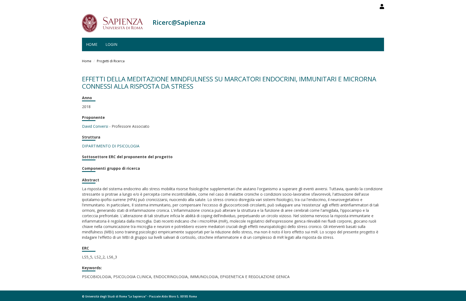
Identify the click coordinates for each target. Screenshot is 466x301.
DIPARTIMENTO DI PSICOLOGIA (110, 145)
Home (91, 44)
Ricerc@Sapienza (179, 22)
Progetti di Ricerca (111, 61)
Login (111, 44)
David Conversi (95, 126)
